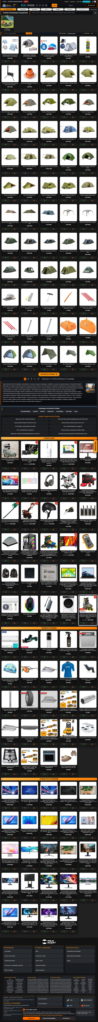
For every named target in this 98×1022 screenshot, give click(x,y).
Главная (33, 12)
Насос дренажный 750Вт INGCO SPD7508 (68, 738)
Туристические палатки (69, 12)
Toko (75, 411)
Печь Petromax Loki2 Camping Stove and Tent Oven (10, 84)
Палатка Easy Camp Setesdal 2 (68, 279)
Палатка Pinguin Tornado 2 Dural (10, 112)
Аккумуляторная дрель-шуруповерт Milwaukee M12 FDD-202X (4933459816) (88, 492)
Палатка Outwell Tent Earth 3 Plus (68, 251)
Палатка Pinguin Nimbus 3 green (87, 139)
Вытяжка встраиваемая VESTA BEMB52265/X (49, 709)
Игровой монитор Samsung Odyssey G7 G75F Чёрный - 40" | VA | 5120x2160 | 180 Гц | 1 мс (29, 923)
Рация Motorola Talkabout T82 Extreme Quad (88, 521)
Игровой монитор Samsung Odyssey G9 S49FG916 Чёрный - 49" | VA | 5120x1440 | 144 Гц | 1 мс (10, 893)
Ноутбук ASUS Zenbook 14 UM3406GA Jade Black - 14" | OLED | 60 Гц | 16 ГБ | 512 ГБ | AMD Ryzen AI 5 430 (88, 584)
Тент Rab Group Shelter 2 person (87, 335)
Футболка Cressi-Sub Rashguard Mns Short (68, 679)
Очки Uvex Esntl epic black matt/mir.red (29, 679)
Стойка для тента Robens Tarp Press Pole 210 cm (10, 336)
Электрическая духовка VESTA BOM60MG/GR (49, 767)
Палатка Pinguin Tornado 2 (88, 83)
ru (95, 1)
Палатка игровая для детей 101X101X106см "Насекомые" (10, 55)
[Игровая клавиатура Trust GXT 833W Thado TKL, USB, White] (29, 480)
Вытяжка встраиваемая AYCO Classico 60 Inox (30, 738)
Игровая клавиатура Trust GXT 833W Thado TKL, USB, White (29, 491)
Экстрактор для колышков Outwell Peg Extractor (49, 307)
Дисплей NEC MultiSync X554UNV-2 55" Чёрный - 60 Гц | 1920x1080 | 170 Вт (49, 801)
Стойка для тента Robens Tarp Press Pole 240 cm (88, 307)
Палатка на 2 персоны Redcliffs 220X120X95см (68, 55)
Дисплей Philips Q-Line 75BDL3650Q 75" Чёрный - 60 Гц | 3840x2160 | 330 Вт (68, 831)
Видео (58, 9)
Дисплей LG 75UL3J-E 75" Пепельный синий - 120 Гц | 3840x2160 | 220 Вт (88, 831)
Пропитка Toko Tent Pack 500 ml (87, 54)
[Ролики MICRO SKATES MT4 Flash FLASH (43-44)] (10, 449)
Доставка (34, 9)
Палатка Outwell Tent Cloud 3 (10, 279)
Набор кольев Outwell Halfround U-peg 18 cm (49, 336)
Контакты (69, 9)
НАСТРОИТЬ (66, 1018)
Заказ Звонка (93, 9)
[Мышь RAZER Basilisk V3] (29, 604)
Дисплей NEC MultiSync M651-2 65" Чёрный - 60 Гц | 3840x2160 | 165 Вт (49, 831)
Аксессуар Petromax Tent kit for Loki (29, 84)
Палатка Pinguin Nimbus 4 (68, 139)
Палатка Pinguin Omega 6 (29, 139)
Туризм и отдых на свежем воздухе (54, 12)
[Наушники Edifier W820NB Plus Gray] (49, 480)
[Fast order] (14, 61)
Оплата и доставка (10, 956)
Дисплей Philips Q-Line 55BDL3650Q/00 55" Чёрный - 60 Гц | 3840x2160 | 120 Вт (10, 923)
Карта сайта (39, 960)
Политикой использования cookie (32, 1015)
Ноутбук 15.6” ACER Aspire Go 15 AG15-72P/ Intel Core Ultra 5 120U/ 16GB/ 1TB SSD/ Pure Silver (68, 460)
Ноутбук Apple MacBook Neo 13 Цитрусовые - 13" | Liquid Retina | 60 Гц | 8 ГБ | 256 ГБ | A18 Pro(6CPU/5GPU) (68, 584)
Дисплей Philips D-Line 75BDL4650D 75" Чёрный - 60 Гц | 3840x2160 (87, 801)
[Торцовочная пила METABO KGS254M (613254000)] (68, 480)
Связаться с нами (40, 956)
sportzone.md (86, 1)
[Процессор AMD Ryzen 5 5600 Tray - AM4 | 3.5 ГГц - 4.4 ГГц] (49, 573)
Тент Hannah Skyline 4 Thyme (49, 364)
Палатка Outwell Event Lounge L (88, 222)
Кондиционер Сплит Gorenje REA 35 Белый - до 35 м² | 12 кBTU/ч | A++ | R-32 (10, 615)
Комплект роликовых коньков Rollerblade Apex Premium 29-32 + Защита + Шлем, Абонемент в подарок (87, 615)
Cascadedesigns (25, 411)
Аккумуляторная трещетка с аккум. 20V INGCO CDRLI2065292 (68, 709)
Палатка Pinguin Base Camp (88, 195)
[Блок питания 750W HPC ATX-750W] (29, 573)
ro (92, 1)
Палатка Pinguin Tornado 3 (49, 83)
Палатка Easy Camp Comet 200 (88, 279)
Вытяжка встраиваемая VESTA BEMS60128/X (49, 679)
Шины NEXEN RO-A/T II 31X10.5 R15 (29, 709)
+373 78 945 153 (42, 1003)
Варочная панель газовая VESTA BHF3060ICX (10, 767)
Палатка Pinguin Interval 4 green (49, 166)
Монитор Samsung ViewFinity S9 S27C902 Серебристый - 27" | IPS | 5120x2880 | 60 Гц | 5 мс (10, 861)
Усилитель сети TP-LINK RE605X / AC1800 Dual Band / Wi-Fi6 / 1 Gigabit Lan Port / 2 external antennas (49, 461)
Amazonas (50, 411)
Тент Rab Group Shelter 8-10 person (68, 336)
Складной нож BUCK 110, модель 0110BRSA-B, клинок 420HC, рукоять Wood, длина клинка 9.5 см (68, 522)
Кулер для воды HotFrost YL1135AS (48, 650)
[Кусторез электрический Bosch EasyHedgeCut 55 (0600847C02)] (10, 510)
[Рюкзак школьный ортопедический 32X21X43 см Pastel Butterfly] (10, 573)
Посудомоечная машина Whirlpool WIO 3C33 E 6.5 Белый (88, 650)
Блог (46, 9)
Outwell (35, 411)
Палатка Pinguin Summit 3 (49, 112)
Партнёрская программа (73, 956)
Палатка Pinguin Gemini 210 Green (68, 167)
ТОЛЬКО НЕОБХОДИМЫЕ (49, 1018)
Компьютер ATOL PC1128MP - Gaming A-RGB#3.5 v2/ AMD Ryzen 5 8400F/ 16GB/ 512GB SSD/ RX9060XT (29, 553)
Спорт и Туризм (40, 12)
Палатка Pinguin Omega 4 (49, 139)
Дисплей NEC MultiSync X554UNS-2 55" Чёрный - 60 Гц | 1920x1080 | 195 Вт (10, 801)
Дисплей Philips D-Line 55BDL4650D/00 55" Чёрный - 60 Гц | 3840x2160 (68, 861)
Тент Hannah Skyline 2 (68, 364)
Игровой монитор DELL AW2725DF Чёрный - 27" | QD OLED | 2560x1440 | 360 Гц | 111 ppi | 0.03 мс (68, 924)
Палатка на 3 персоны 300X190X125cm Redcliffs (29, 55)
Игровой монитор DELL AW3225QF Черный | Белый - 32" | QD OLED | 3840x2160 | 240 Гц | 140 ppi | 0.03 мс (49, 861)
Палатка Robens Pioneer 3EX (48, 222)
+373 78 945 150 (42, 999)
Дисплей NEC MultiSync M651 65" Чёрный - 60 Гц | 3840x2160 (29, 830)
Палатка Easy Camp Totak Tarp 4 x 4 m (10, 223)
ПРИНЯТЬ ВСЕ (31, 1018)
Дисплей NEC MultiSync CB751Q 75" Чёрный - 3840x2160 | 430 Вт (29, 801)
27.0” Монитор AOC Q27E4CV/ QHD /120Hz (88, 460)
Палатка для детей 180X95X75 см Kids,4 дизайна (49, 55)
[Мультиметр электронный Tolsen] (87, 541)
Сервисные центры (10, 960)
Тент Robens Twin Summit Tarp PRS (30, 223)
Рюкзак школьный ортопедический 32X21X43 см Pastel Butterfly (10, 584)
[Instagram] (36, 5)
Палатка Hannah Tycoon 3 (29, 364)
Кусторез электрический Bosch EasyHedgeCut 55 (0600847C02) (10, 521)
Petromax (69, 411)
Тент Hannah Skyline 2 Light (88, 364)
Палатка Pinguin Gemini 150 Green (88, 167)
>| (38, 379)
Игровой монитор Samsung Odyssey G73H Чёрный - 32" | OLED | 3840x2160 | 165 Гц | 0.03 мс (49, 893)
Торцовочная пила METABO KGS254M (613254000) (68, 491)
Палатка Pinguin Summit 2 (68, 112)
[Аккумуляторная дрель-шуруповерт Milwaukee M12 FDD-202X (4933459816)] (87, 480)
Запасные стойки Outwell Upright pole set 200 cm (29, 307)
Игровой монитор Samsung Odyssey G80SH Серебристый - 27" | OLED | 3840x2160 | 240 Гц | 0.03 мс (68, 893)
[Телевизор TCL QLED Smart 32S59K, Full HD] (68, 541)
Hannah (42, 411)
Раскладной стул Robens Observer (88, 679)
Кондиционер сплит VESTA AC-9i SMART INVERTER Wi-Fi (10, 650)
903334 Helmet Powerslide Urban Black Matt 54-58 (49, 521)
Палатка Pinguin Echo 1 (29, 195)
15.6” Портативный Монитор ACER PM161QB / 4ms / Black (10, 491)
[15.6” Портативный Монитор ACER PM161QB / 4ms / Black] (10, 480)
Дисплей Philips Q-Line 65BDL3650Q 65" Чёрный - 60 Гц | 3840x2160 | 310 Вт (10, 831)
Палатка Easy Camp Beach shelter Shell (10, 307)
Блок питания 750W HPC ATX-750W (29, 583)
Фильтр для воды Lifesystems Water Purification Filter (10, 709)
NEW (5, 1)
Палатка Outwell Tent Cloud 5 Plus (88, 251)
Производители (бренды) (73, 951)
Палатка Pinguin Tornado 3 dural (68, 83)
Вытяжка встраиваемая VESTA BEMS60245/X (10, 738)
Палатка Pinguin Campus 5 (49, 195)
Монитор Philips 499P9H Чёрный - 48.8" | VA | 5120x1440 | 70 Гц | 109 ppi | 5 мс (88, 892)
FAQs (37, 951)
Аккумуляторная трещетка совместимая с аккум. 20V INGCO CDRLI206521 (29, 767)
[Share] (95, 13)
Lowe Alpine (59, 411)
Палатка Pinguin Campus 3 (68, 195)
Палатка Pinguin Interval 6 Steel (10, 166)
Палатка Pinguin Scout (10, 139)
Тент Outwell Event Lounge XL (68, 222)
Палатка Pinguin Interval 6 (29, 166)
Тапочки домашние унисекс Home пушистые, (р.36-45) (68, 767)
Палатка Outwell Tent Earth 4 (49, 251)
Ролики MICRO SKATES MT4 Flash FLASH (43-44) (10, 460)
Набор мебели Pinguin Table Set (87, 737)
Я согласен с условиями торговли (14, 965)
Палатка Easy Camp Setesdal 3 (49, 279)
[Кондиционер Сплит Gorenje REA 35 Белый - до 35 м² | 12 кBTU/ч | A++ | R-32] (10, 604)
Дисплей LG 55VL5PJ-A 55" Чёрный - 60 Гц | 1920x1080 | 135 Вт (68, 801)
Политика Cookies (40, 965)
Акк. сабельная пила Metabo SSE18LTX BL (29, 650)
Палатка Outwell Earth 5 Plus (10, 251)
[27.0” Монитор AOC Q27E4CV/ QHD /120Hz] (87, 449)
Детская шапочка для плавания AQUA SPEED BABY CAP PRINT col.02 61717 (10, 680)
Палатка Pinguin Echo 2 (10, 195)
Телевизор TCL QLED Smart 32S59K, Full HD (68, 552)
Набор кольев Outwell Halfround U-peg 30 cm (29, 336)
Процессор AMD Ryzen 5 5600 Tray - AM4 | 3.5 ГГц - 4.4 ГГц (49, 583)
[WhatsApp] (43, 5)
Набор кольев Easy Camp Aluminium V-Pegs (68, 307)
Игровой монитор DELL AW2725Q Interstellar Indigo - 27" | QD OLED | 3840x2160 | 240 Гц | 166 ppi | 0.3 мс (88, 861)
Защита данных (40, 970)
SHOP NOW (92, 5)
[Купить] (6, 61)
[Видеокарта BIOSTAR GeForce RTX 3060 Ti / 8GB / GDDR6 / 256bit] (29, 449)
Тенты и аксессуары (7, 29)
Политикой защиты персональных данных (52, 1015)
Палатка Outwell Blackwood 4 (29, 279)
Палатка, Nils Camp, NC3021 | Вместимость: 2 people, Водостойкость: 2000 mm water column (10, 553)
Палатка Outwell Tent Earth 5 (29, 251)
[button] (54, 5)
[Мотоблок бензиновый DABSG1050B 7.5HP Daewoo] (29, 510)
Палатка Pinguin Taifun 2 (29, 112)
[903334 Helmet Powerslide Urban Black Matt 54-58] (49, 510)
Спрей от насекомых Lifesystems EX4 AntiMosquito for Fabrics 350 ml (68, 650)
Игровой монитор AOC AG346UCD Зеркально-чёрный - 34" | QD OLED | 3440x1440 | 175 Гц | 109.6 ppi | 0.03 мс (48, 924)
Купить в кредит (9, 970)
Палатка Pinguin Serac (88, 112)
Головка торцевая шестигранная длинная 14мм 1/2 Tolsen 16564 (88, 709)
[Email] (46, 5)
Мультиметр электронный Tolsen (88, 552)
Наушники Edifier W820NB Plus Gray (49, 491)
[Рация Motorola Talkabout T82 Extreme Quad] (87, 510)
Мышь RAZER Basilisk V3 (29, 614)
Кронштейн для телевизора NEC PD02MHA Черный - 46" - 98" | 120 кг (29, 892)
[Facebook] (40, 5)
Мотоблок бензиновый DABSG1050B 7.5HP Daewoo (29, 521)
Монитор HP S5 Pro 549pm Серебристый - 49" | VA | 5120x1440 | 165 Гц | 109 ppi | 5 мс (29, 861)
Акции (68, 960)
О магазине (23, 9)
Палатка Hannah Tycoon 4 (10, 364)
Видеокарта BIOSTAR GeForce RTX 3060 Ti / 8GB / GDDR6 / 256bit (29, 460)
